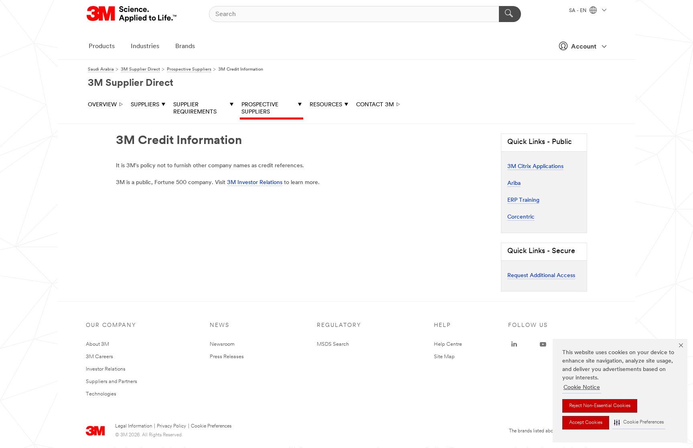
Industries (145, 46)
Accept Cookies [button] (585, 422)
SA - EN (578, 10)
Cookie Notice (581, 388)
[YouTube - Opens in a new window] (543, 345)
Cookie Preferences (211, 426)
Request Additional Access (541, 276)
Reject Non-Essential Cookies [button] (599, 405)
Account (583, 47)
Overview (102, 105)
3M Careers (99, 356)
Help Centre (448, 344)
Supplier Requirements (195, 108)
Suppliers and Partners (111, 381)
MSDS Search (333, 344)
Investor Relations (106, 369)
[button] (638, 422)
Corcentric (521, 217)
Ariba (514, 183)
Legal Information (133, 426)
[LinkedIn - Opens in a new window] (514, 345)
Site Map (444, 356)
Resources (326, 105)
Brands (185, 46)
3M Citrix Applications (535, 167)
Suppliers (145, 105)
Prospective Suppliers (259, 108)
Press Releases (227, 356)
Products (102, 46)
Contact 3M (375, 105)
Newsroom (222, 344)
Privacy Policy (171, 426)
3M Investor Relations (254, 183)
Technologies (101, 394)
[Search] (510, 14)
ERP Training (523, 200)
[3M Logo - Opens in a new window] (132, 14)
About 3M (97, 344)
